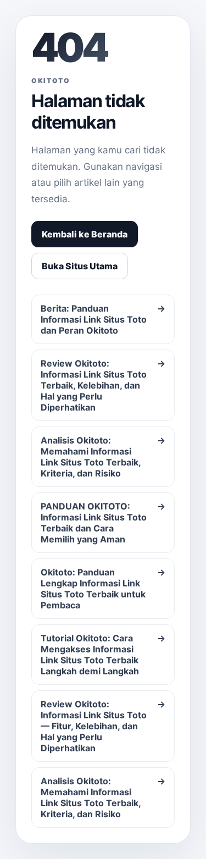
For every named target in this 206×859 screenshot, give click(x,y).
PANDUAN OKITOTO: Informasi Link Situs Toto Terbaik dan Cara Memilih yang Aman (103, 523)
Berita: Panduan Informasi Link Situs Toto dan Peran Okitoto (103, 319)
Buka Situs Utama (80, 266)
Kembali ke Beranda (84, 234)
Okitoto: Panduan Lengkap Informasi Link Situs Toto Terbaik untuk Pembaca (103, 589)
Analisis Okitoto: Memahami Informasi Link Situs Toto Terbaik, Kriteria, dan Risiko (103, 457)
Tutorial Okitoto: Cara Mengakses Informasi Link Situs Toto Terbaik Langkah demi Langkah (103, 655)
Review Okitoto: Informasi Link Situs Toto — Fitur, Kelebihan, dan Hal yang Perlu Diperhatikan (103, 726)
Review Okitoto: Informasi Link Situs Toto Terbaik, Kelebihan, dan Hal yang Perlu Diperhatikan (103, 385)
